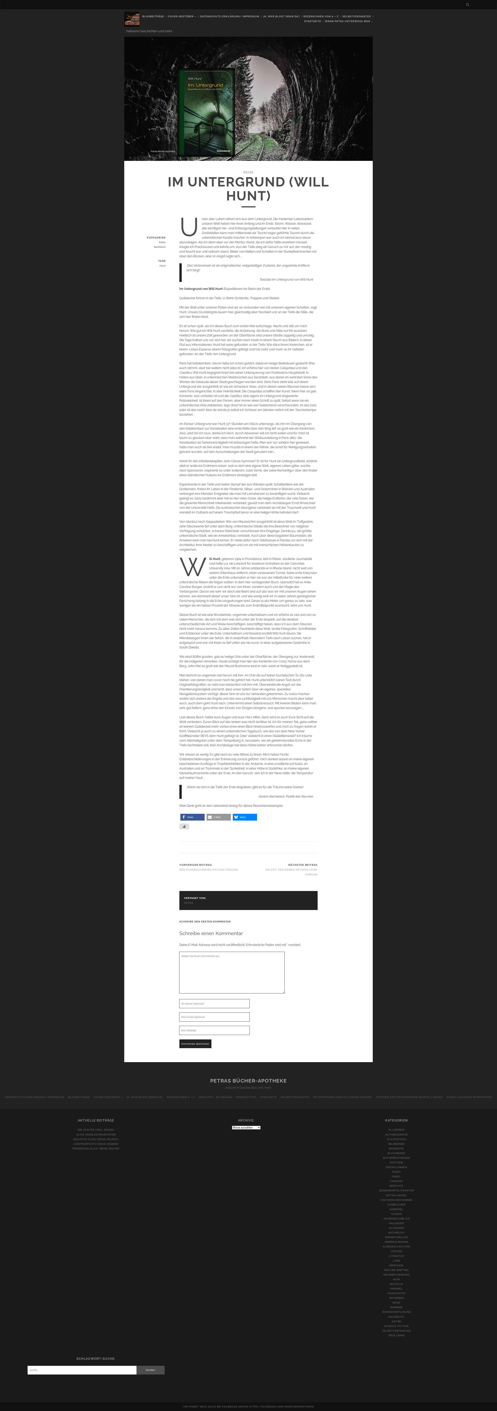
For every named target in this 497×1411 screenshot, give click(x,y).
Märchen (396, 1265)
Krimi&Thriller (396, 1237)
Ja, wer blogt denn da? (281, 16)
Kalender (396, 1223)
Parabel (396, 1288)
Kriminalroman (396, 1241)
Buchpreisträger (396, 1157)
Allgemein (396, 1129)
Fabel (396, 1176)
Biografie (396, 1148)
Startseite (312, 21)
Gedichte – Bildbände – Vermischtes (227, 1097)
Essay (396, 1171)
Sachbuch (160, 246)
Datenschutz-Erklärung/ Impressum (229, 16)
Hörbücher (396, 1204)
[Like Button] (184, 826)
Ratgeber (396, 1298)
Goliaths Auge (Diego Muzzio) (96, 1139)
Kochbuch (396, 1232)
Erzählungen (396, 1167)
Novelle (396, 1284)
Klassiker (396, 1227)
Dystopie (396, 1162)
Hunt (163, 265)
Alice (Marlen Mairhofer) (96, 1134)
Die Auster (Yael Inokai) (96, 1129)
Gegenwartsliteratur (396, 1190)
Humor (396, 1214)
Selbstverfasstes (356, 16)
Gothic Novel (396, 1195)
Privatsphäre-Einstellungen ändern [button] (342, 1097)
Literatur (396, 1256)
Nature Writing (396, 1270)
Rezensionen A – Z (181, 1097)
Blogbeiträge (153, 16)
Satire (396, 1321)
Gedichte (396, 1185)
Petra (188, 902)
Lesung (396, 1251)
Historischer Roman (396, 1200)
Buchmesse (396, 1153)
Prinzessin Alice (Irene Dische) (96, 1148)
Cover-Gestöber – (182, 16)
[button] (192, 817)
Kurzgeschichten (396, 1246)
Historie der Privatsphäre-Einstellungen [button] (409, 1097)
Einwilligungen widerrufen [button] (469, 1097)
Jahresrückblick (396, 1218)
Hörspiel (396, 1209)
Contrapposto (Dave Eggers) (96, 1143)
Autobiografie (396, 1134)
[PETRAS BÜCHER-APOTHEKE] (131, 25)
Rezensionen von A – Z (321, 16)
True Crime (396, 1335)
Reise (248, 172)
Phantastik (396, 1293)
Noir (396, 1279)
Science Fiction (396, 1326)
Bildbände (396, 1143)
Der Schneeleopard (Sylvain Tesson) (208, 869)
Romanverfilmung (396, 1311)
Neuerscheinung (396, 1274)
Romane (396, 1307)
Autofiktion (396, 1139)
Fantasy (396, 1181)
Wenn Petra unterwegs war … (349, 21)
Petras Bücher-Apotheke (248, 1081)
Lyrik (396, 1260)
